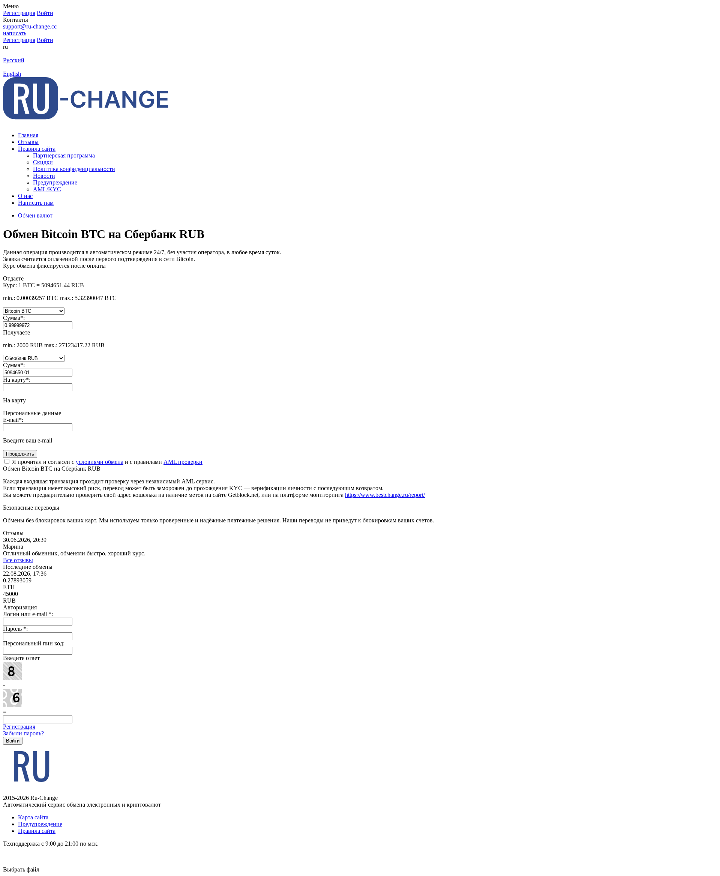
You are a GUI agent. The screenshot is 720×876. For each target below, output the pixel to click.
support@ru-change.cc (30, 26)
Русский (13, 60)
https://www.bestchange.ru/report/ (385, 495)
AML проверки (183, 462)
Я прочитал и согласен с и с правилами (106, 462)
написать (14, 33)
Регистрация (19, 726)
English (12, 73)
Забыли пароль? (23, 733)
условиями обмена (99, 462)
